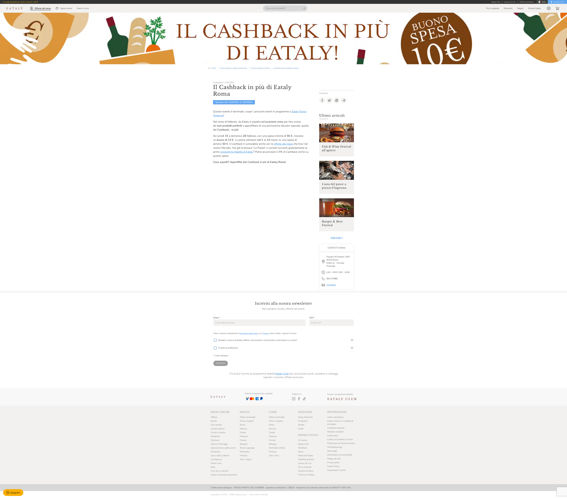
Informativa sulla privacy (248, 333)
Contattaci (331, 284)
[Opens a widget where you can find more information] (13, 493)
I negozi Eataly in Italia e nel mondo (233, 68)
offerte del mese (283, 144)
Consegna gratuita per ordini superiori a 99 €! (20, 2)
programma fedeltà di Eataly (236, 152)
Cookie (265, 333)
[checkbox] (215, 340)
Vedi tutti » (336, 237)
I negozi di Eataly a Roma (260, 68)
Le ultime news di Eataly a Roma (286, 68)
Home (213, 68)
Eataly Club (282, 373)
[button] (549, 8)
